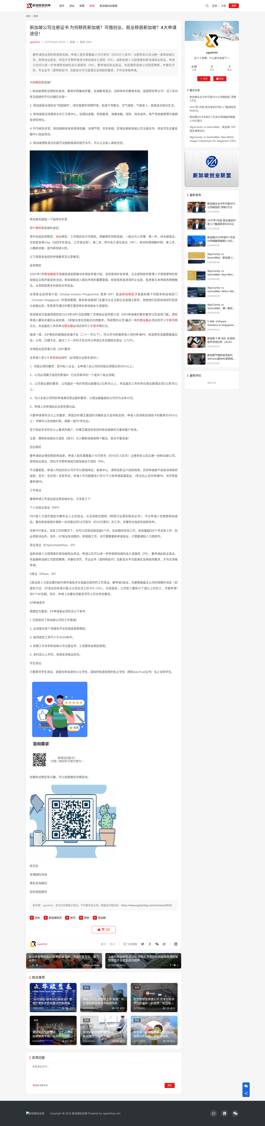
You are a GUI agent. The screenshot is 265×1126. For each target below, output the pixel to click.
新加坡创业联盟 (108, 5)
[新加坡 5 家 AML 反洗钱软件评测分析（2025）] (196, 342)
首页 (61, 5)
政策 (82, 5)
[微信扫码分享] (157, 944)
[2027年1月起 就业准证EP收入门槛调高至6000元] (196, 224)
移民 (38, 82)
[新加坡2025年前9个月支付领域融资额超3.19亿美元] (196, 241)
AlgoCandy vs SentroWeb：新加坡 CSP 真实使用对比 (221, 257)
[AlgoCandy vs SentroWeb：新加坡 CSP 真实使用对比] (196, 258)
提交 (169, 1085)
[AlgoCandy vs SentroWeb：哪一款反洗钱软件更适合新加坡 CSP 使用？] (196, 308)
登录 (214, 5)
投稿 (234, 5)
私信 (221, 78)
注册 (223, 5)
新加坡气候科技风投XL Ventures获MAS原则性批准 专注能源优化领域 (221, 358)
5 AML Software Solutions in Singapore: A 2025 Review (220, 325)
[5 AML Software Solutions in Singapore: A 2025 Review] (196, 325)
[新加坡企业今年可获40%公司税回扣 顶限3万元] (196, 207)
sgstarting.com (112, 1113)
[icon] (213, 1113)
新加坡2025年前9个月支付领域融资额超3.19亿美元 (221, 241)
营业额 (144, 320)
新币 (172, 320)
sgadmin (35, 41)
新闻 (92, 5)
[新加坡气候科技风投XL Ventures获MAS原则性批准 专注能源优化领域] (196, 359)
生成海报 (131, 943)
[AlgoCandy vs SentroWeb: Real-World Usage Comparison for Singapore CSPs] (196, 275)
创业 (71, 5)
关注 (205, 78)
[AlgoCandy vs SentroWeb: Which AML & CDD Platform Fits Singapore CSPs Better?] (196, 291)
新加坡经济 (51, 274)
